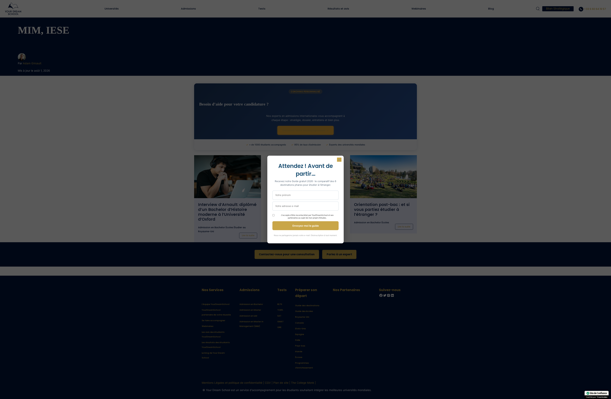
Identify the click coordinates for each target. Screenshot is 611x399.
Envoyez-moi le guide (305, 225)
